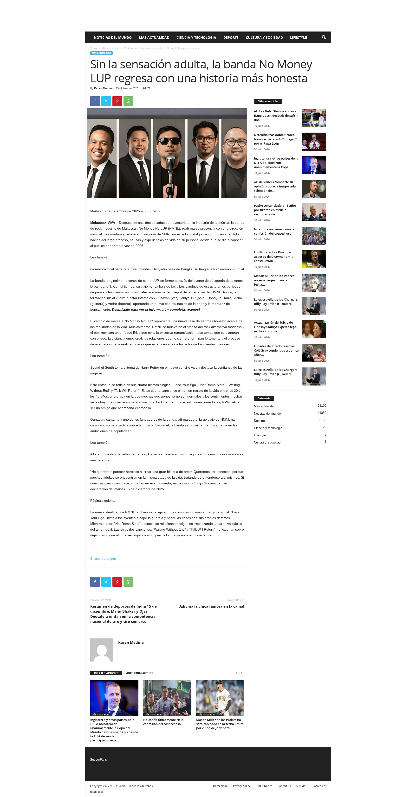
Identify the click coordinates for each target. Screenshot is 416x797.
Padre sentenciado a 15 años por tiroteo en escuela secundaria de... (275, 209)
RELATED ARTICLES (106, 673)
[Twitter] (106, 101)
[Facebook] (95, 101)
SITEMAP (301, 786)
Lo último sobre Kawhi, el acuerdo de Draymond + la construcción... (273, 256)
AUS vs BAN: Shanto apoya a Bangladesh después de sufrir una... (276, 115)
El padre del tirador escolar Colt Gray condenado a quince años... (276, 350)
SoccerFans (98, 759)
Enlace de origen (103, 558)
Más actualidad (154, 37)
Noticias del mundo (113, 37)
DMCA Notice (264, 786)
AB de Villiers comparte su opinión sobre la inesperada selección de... (275, 186)
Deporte (231, 37)
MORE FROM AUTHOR (139, 673)
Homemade (220, 786)
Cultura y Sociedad (264, 37)
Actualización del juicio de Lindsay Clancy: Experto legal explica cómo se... (275, 326)
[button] (323, 37)
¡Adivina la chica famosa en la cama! (211, 606)
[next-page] (242, 673)
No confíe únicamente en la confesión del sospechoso (163, 722)
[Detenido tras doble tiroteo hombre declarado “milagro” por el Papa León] (314, 142)
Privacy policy (241, 786)
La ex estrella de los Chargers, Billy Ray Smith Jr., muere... (276, 301)
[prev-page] (236, 673)
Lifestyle (298, 37)
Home (93, 48)
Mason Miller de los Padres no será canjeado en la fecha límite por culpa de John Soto (219, 724)
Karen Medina (103, 88)
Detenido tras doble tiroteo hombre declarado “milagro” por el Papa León (275, 139)
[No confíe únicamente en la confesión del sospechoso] (167, 698)
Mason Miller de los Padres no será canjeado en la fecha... (274, 280)
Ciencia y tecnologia (196, 37)
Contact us (284, 786)
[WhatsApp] (128, 101)
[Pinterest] (117, 101)
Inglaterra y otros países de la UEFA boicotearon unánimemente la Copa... (276, 162)
